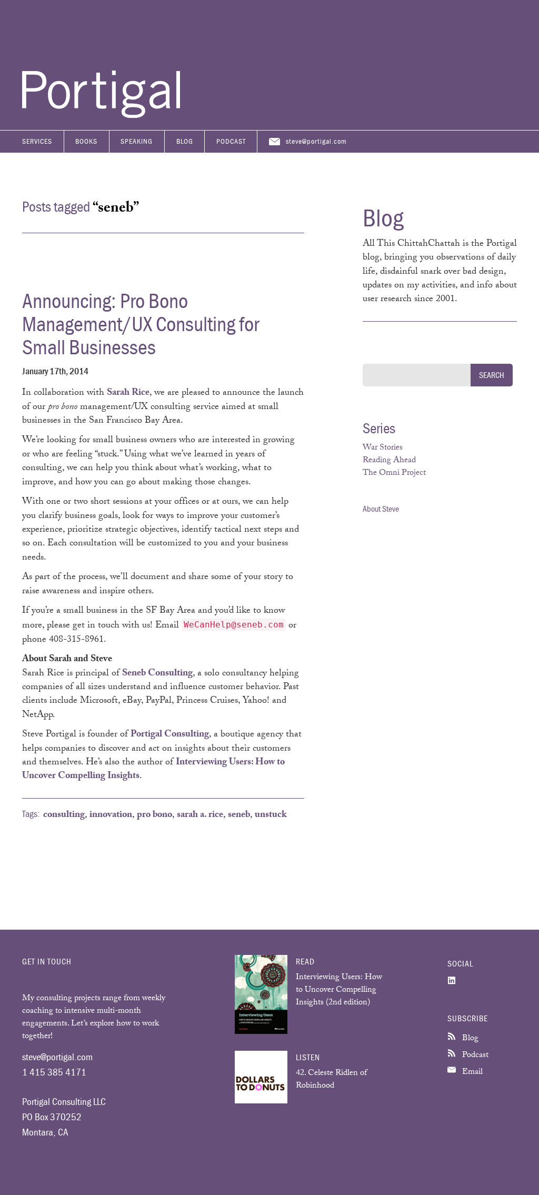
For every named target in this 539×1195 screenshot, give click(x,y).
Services (37, 141)
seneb (239, 815)
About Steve (381, 508)
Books (86, 141)
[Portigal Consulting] (101, 115)
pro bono (154, 815)
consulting (64, 815)
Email (471, 1072)
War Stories (383, 448)
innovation (110, 815)
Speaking (137, 141)
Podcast (231, 141)
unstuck (270, 815)
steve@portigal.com (316, 141)
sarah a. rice (200, 815)
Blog (184, 141)
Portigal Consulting (170, 735)
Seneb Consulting (157, 674)
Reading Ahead (389, 461)
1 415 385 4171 (54, 1071)
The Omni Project (394, 473)
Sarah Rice (128, 393)
